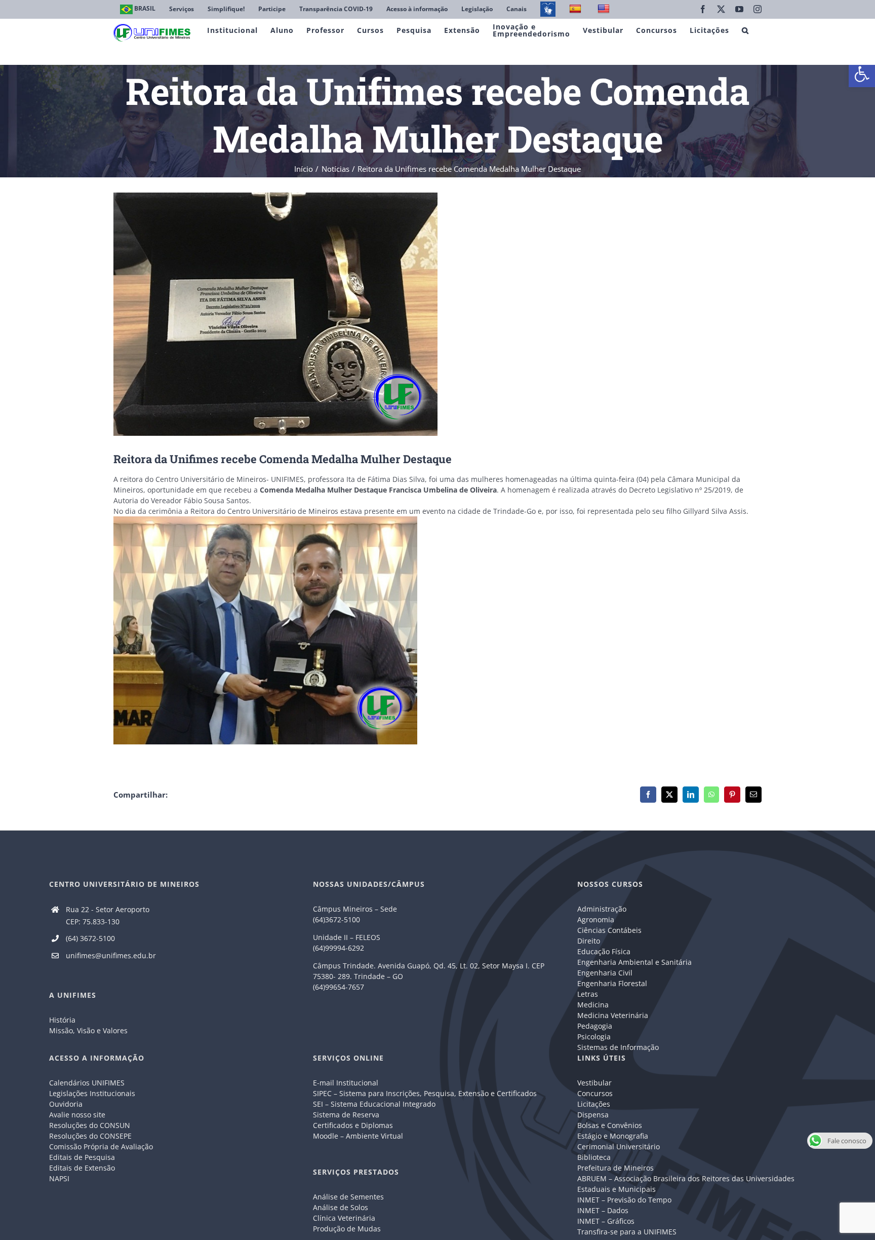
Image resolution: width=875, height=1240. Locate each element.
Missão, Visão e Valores (88, 1030)
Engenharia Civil (604, 973)
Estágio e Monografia (612, 1136)
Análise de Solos (340, 1207)
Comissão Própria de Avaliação (101, 1146)
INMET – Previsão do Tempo (624, 1200)
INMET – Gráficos (605, 1221)
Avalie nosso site (77, 1114)
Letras (587, 994)
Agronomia (595, 919)
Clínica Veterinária (344, 1218)
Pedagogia (594, 1026)
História (62, 1020)
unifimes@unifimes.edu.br (111, 955)
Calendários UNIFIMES (87, 1082)
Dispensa (593, 1114)
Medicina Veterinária (612, 1015)
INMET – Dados (602, 1210)
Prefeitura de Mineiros (615, 1168)
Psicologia (594, 1036)
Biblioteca (594, 1157)
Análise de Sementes (348, 1196)
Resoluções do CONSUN (89, 1125)
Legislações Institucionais (92, 1093)
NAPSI (60, 1178)
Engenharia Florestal (612, 983)
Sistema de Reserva (346, 1114)
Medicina (593, 1004)
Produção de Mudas (347, 1228)
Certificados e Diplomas (353, 1125)
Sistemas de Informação (618, 1047)
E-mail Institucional (345, 1082)
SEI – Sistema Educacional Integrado (374, 1104)
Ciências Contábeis (609, 930)
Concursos (595, 1093)
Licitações (593, 1104)
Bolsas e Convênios (609, 1125)
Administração (601, 909)
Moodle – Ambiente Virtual (358, 1136)
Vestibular (594, 1082)
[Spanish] (576, 9)
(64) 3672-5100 (90, 938)
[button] (862, 74)
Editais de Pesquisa (82, 1157)
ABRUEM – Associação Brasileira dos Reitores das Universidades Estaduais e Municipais (685, 1184)
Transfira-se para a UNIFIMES (627, 1231)
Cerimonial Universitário (618, 1146)
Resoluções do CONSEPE (90, 1136)
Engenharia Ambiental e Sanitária (634, 962)
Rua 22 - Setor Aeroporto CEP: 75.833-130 (107, 915)
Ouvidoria (66, 1104)
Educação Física (603, 951)
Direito (588, 941)
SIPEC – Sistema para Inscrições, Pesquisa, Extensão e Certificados (425, 1093)
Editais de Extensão (82, 1168)
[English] (605, 9)
